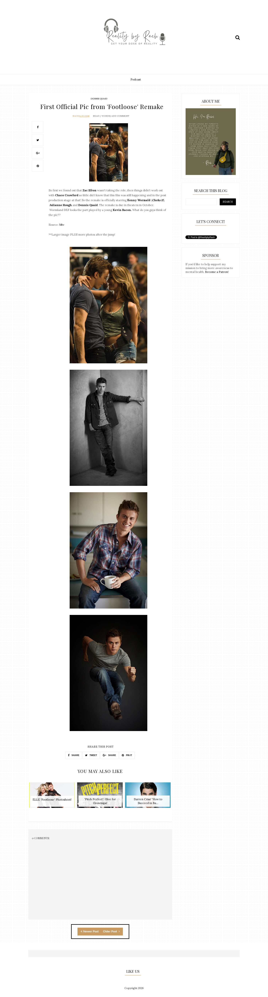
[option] (52, 797)
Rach (76, 115)
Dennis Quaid (99, 98)
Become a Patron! (217, 272)
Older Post (110, 931)
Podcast (136, 79)
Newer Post (91, 931)
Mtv (61, 224)
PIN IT (128, 755)
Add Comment (120, 115)
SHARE (75, 755)
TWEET (93, 755)
